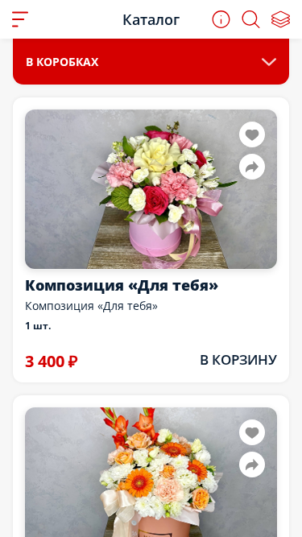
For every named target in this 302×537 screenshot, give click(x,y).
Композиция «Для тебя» (121, 285)
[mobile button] (20, 19)
